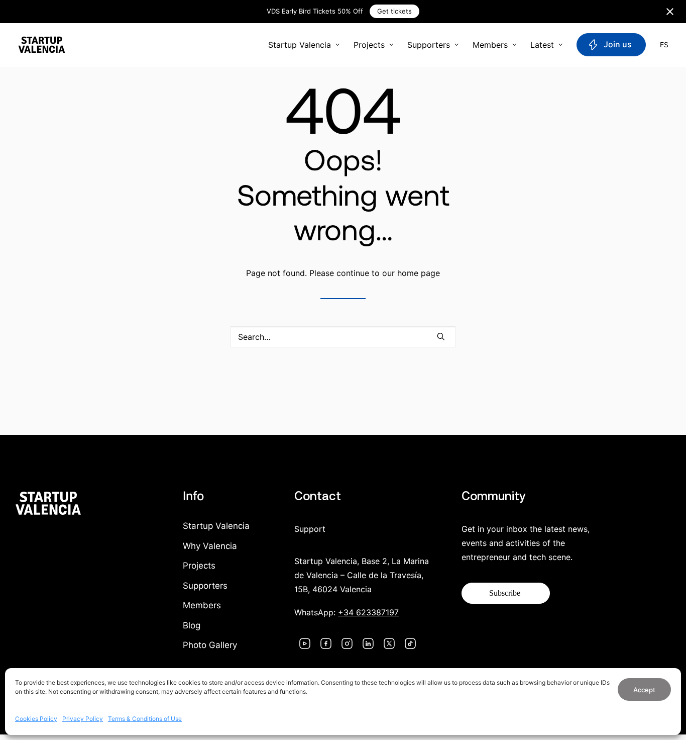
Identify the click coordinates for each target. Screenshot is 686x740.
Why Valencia (210, 546)
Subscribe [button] (504, 593)
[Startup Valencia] (42, 44)
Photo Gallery (210, 645)
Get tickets (394, 11)
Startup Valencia (216, 526)
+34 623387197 (368, 612)
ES (664, 44)
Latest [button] (542, 45)
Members (490, 45)
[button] (441, 336)
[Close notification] (670, 12)
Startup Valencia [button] (299, 45)
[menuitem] (307, 45)
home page (418, 273)
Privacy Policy (82, 718)
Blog (191, 625)
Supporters (428, 45)
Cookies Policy (36, 718)
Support (309, 529)
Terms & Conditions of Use (145, 718)
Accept (644, 690)
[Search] (343, 336)
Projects (369, 45)
